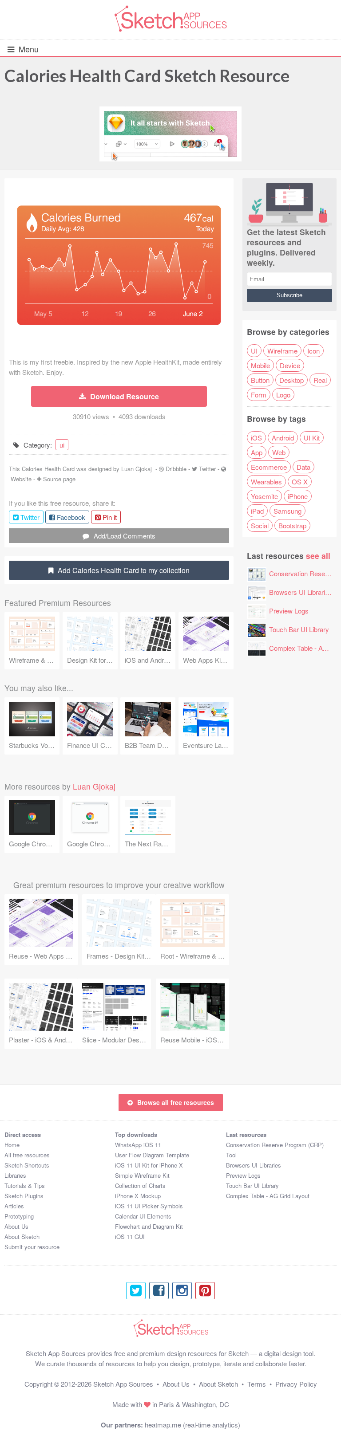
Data (303, 467)
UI (254, 350)
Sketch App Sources (123, 1383)
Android (283, 437)
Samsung (287, 510)
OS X (300, 481)
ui (61, 444)
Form (258, 394)
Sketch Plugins (24, 1195)
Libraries (15, 1175)
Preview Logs (289, 610)
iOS (256, 437)
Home (12, 1144)
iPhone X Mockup (138, 1195)
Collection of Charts (140, 1185)
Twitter (207, 468)
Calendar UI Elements (143, 1216)
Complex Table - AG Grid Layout (267, 1195)
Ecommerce (269, 467)
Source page (59, 479)
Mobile (260, 365)
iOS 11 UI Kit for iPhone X (149, 1165)
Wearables (266, 481)
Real (320, 380)
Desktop (291, 380)
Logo (283, 394)
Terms (256, 1383)
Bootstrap (292, 525)
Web (278, 452)
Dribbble (176, 468)
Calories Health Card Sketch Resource (146, 75)
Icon (313, 350)
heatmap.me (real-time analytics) (192, 1424)
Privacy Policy (296, 1383)
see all (318, 555)
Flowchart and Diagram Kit (149, 1226)
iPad (257, 510)
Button (260, 380)
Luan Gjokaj (136, 468)
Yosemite (264, 496)
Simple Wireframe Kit (142, 1175)
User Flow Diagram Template (152, 1155)
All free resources (27, 1155)
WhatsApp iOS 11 (138, 1144)
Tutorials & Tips (24, 1185)
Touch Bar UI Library (299, 629)
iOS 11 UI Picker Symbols (149, 1206)
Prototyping (19, 1216)
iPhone (298, 496)
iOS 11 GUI (130, 1236)
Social (260, 525)
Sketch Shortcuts (26, 1165)
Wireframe (282, 350)
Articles (14, 1206)
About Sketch (22, 1236)
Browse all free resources (175, 1102)
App (256, 452)
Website (21, 479)
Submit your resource (31, 1246)
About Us (16, 1226)
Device (290, 365)
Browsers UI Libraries (300, 592)
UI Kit (312, 437)
